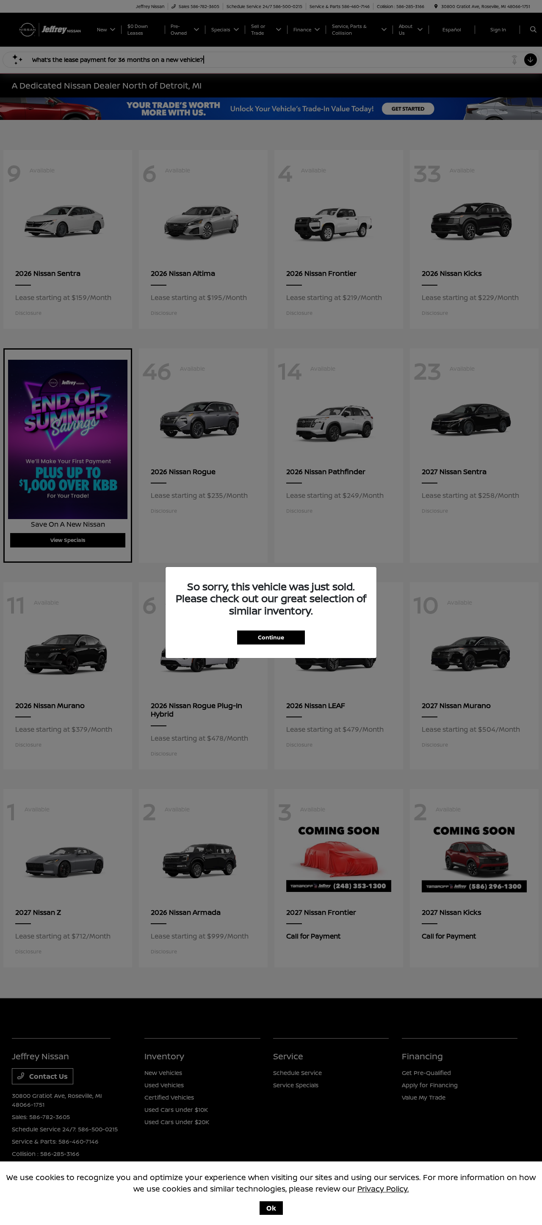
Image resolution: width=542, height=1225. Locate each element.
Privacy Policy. (383, 1188)
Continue (271, 637)
